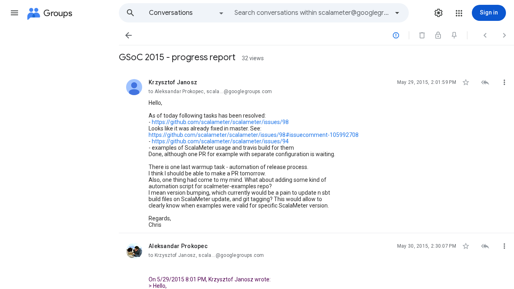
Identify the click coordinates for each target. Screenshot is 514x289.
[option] (187, 13)
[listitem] (316, 151)
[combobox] (311, 13)
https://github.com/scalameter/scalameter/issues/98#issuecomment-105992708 (254, 135)
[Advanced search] (397, 13)
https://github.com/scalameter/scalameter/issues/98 (220, 122)
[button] (14, 12)
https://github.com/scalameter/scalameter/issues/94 (220, 141)
